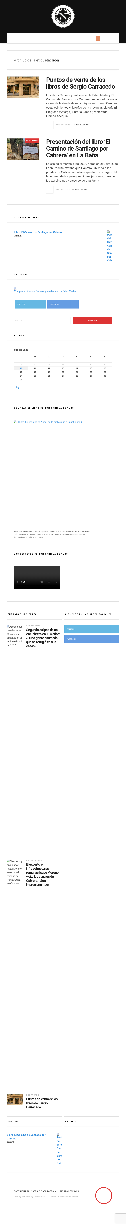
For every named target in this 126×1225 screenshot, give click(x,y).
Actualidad (33, 626)
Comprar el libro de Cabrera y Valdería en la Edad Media (45, 291)
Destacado (82, 125)
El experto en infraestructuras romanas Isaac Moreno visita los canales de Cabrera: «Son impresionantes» (42, 875)
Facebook (54, 304)
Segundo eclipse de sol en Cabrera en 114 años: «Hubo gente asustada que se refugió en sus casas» (43, 638)
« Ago (17, 387)
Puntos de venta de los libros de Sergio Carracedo (80, 83)
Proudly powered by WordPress (29, 1196)
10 (21, 368)
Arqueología (34, 860)
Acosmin (74, 1196)
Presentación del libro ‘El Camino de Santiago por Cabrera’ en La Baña (78, 148)
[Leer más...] (50, 125)
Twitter (21, 304)
